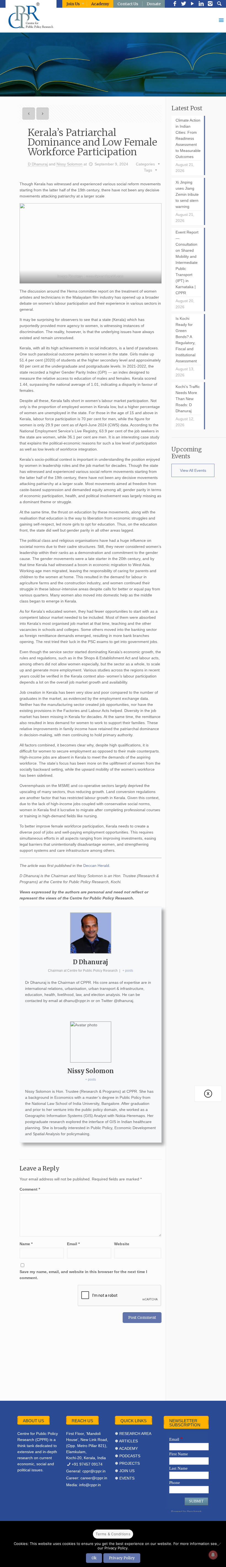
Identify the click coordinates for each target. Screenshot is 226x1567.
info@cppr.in (90, 1485)
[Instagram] (210, 4)
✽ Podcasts (127, 1456)
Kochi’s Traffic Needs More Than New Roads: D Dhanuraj (188, 398)
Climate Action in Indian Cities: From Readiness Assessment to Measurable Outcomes (188, 138)
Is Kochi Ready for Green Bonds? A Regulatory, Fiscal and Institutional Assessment (186, 339)
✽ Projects (127, 1463)
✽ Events (124, 1478)
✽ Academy (126, 1448)
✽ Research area (133, 1433)
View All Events (193, 470)
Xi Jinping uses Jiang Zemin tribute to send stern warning (187, 194)
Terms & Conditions (113, 1534)
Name (26, 1244)
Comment (30, 1189)
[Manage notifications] (213, 1554)
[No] (219, 1544)
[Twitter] (183, 4)
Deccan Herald (96, 865)
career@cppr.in (93, 1478)
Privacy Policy (122, 1558)
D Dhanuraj (38, 164)
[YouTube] (192, 4)
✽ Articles (126, 1441)
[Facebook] (174, 4)
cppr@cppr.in (94, 1471)
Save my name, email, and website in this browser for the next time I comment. (83, 1274)
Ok (94, 1558)
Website (121, 1244)
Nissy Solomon (69, 164)
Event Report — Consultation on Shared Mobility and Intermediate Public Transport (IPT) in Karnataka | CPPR (187, 262)
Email (73, 1244)
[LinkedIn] (201, 4)
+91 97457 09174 (87, 1464)
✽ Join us (124, 1471)
